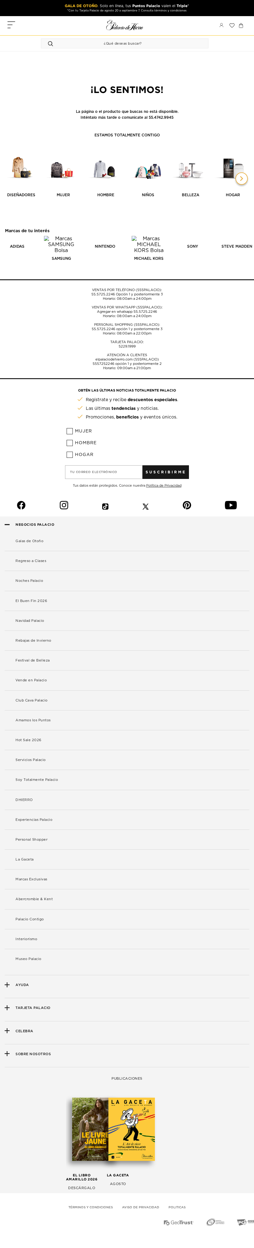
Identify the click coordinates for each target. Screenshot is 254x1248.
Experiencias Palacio (33, 819)
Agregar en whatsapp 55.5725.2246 (127, 311)
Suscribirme (166, 472)
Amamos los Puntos (33, 720)
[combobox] (118, 43)
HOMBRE (105, 195)
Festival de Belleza (32, 660)
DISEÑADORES (21, 195)
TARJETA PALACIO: (127, 342)
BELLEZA (190, 195)
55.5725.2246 (103, 294)
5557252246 (103, 363)
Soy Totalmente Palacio (36, 779)
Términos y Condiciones (90, 1207)
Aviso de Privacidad (140, 1207)
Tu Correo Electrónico (93, 472)
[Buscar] (51, 43)
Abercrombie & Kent (34, 899)
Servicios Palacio (30, 760)
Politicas (177, 1207)
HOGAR (233, 195)
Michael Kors (149, 258)
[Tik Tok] (105, 505)
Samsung (61, 258)
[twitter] (145, 505)
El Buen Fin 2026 (31, 601)
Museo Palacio (28, 959)
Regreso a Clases (30, 561)
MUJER (63, 195)
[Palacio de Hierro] (124, 25)
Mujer (83, 431)
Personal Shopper (31, 839)
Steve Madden (236, 246)
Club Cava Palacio (31, 700)
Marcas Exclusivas (31, 879)
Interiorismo (26, 939)
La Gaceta (24, 859)
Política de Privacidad (164, 485)
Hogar (84, 455)
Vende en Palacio (31, 680)
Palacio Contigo (29, 919)
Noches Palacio (29, 580)
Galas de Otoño (29, 541)
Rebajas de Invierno (33, 640)
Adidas (17, 246)
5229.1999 (127, 346)
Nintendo (105, 246)
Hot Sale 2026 (28, 740)
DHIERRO (24, 800)
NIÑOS (148, 195)
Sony (192, 246)
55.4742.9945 (161, 117)
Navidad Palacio (29, 620)
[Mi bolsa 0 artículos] (241, 25)
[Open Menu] (11, 25)
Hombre (86, 443)
